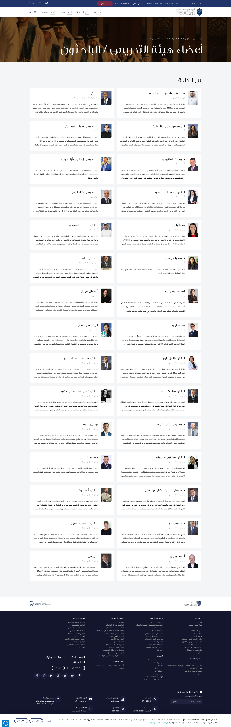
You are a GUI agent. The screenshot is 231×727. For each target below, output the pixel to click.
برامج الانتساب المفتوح (76, 627)
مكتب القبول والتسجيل (116, 647)
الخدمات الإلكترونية (171, 3)
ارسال (175, 701)
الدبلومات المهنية (79, 636)
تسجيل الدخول (138, 3)
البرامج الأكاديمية (83, 12)
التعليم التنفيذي (66, 12)
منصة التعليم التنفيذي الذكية (75, 638)
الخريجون (149, 3)
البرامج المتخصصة (78, 624)
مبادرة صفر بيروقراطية (194, 649)
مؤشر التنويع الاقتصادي (154, 676)
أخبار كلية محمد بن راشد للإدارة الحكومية (110, 665)
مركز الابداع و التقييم (77, 630)
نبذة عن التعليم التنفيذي (76, 622)
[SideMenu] (35, 11)
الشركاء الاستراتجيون (195, 644)
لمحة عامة (198, 627)
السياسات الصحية (157, 630)
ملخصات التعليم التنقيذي (76, 644)
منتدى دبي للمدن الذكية (155, 659)
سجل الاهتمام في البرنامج (115, 644)
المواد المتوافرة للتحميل (116, 652)
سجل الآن (104, 3)
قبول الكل (35, 720)
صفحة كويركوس (195, 3)
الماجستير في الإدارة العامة (114, 624)
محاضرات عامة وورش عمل (193, 670)
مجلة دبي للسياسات (156, 673)
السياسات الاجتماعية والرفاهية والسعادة (149, 624)
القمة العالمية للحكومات (193, 647)
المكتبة (184, 3)
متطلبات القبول (118, 641)
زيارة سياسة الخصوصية (159, 722)
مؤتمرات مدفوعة (196, 673)
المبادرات (160, 665)
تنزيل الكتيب (57, 667)
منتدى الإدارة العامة (195, 668)
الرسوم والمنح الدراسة (116, 636)
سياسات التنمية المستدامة (154, 638)
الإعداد (49, 720)
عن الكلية (97, 12)
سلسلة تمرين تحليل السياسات (113, 649)
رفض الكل (20, 720)
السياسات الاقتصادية (155, 644)
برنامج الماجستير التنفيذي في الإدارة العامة (109, 630)
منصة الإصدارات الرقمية (154, 647)
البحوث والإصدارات (48, 12)
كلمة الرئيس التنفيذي (195, 624)
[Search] (30, 11)
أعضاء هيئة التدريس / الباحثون (192, 641)
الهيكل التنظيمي (196, 633)
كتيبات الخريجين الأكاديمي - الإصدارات (111, 655)
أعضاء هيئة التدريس (117, 638)
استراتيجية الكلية (196, 630)
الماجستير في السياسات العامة (113, 633)
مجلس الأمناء (197, 636)
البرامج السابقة (79, 641)
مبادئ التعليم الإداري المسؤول (191, 638)
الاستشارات (159, 670)
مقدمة (200, 622)
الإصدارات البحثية (157, 622)
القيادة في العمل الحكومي (154, 633)
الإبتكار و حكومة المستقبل (154, 636)
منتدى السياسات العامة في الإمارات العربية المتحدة (184, 665)
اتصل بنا (199, 652)
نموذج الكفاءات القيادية (76, 633)
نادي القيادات (158, 668)
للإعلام (121, 668)
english (32, 3)
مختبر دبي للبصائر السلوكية (154, 679)
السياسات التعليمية (156, 627)
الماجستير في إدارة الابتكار (115, 627)
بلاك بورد (158, 3)
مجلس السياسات (157, 641)
